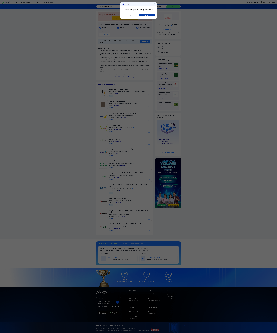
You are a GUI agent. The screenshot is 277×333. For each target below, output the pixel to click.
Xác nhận (147, 15)
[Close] (154, 4)
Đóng (130, 15)
